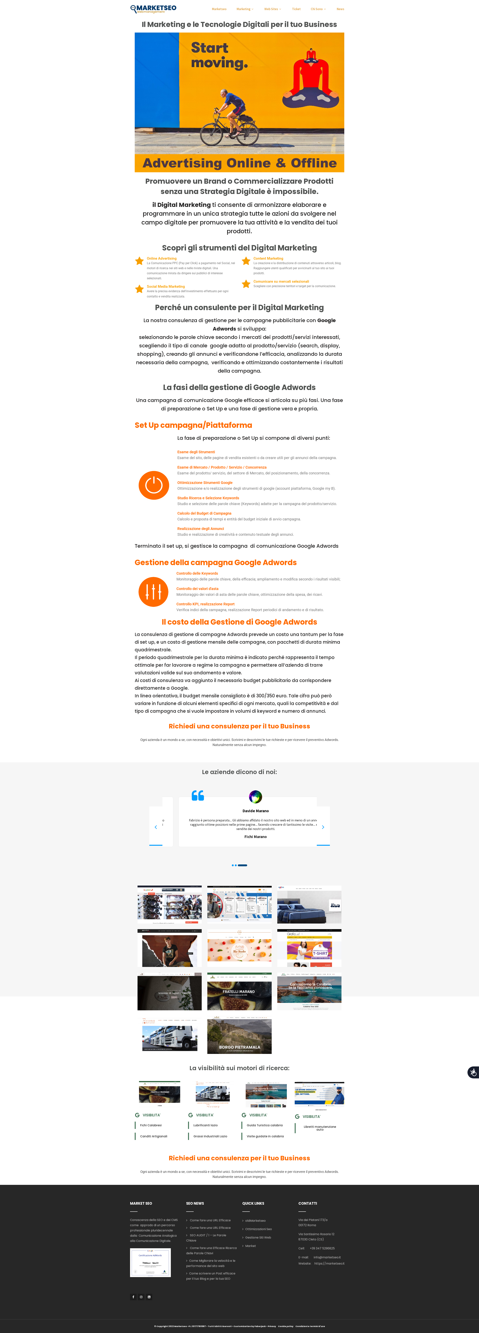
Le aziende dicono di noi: (239, 772)
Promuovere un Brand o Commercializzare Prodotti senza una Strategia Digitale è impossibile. (239, 186)
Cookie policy (285, 1326)
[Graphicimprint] (239, 904)
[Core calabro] (309, 991)
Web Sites (271, 9)
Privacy (272, 1326)
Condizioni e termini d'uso (310, 1326)
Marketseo (219, 9)
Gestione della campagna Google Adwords (216, 562)
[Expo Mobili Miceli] (309, 904)
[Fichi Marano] (239, 991)
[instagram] (141, 1297)
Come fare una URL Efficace (210, 1220)
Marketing (243, 9)
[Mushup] (170, 948)
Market (250, 1246)
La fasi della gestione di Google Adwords (239, 387)
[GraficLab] (309, 948)
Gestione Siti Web (258, 1237)
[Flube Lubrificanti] (170, 1035)
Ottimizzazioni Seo (258, 1229)
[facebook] (133, 1297)
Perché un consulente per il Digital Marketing (239, 307)
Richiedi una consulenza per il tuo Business (239, 726)
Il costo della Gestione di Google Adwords (239, 622)
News (340, 9)
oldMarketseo (255, 1221)
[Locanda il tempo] (170, 991)
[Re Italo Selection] (239, 948)
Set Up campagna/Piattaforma (193, 425)
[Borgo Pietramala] (239, 1035)
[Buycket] (170, 904)
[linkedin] (149, 1297)
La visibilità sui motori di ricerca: (240, 1068)
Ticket (296, 9)
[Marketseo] (153, 9)
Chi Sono (317, 9)
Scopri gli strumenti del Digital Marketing (239, 248)
